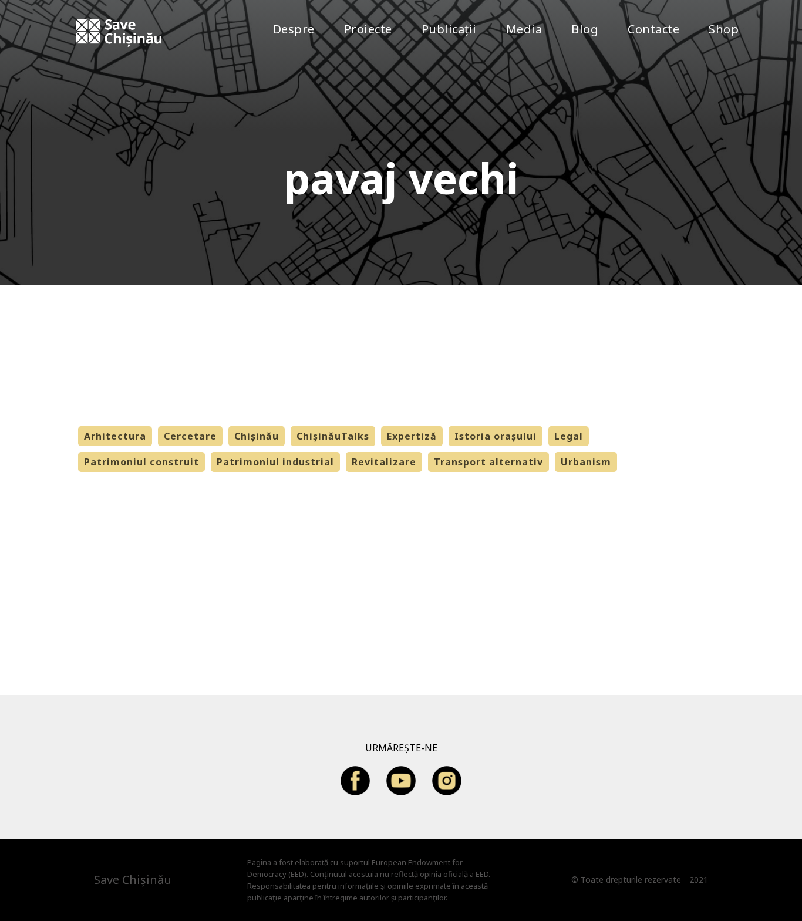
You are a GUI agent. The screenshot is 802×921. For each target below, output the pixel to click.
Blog (584, 29)
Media (524, 29)
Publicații (449, 29)
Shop (724, 29)
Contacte (653, 29)
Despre (294, 29)
